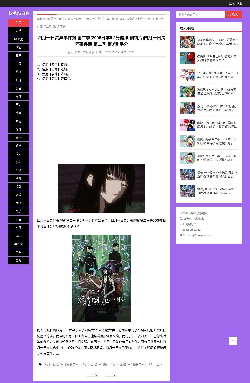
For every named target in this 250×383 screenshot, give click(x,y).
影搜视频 (198, 218)
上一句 (111, 374)
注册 (239, 3)
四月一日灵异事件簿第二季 (127, 364)
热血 (18, 72)
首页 (18, 22)
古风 (18, 63)
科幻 (18, 162)
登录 (232, 3)
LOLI (18, 235)
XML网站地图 (188, 224)
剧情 (18, 31)
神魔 (18, 113)
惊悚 (18, 129)
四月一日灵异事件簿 (94, 364)
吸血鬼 (18, 39)
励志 (18, 121)
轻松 (18, 145)
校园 (18, 154)
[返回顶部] (233, 341)
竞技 (18, 203)
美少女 (18, 244)
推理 (18, 227)
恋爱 (18, 194)
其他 (18, 80)
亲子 (18, 170)
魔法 (18, 96)
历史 (18, 104)
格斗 (18, 178)
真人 (18, 137)
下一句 (93, 374)
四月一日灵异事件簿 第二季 (61, 364)
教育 (18, 55)
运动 (18, 186)
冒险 (18, 260)
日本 (159, 364)
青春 (18, 219)
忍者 (18, 88)
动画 (18, 47)
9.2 (150, 364)
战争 (18, 211)
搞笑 (18, 252)
